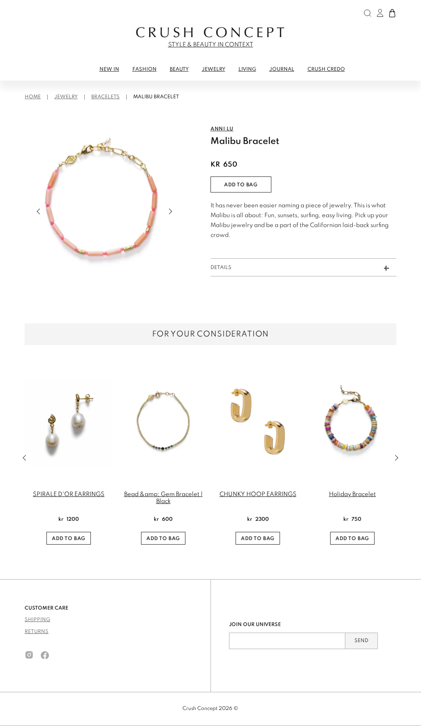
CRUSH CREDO (326, 69)
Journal (281, 69)
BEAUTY (179, 69)
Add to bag (241, 185)
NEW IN (109, 69)
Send (361, 640)
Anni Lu (222, 129)
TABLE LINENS (45, 85)
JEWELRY (213, 69)
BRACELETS (105, 97)
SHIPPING (37, 619)
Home (33, 97)
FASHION (144, 69)
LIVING (247, 69)
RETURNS (37, 631)
